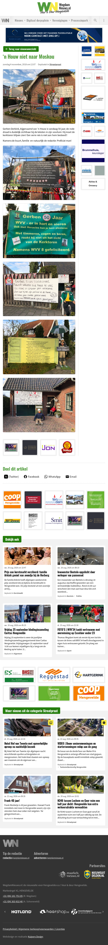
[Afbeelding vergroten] (39, 96)
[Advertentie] (11, 447)
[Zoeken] (95, 20)
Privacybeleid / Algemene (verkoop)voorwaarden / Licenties (34, 929)
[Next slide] (103, 912)
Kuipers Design (35, 936)
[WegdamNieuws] (54, 8)
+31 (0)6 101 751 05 (13, 896)
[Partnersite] (69, 874)
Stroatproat (55, 64)
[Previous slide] (5, 912)
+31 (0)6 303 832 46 (13, 901)
